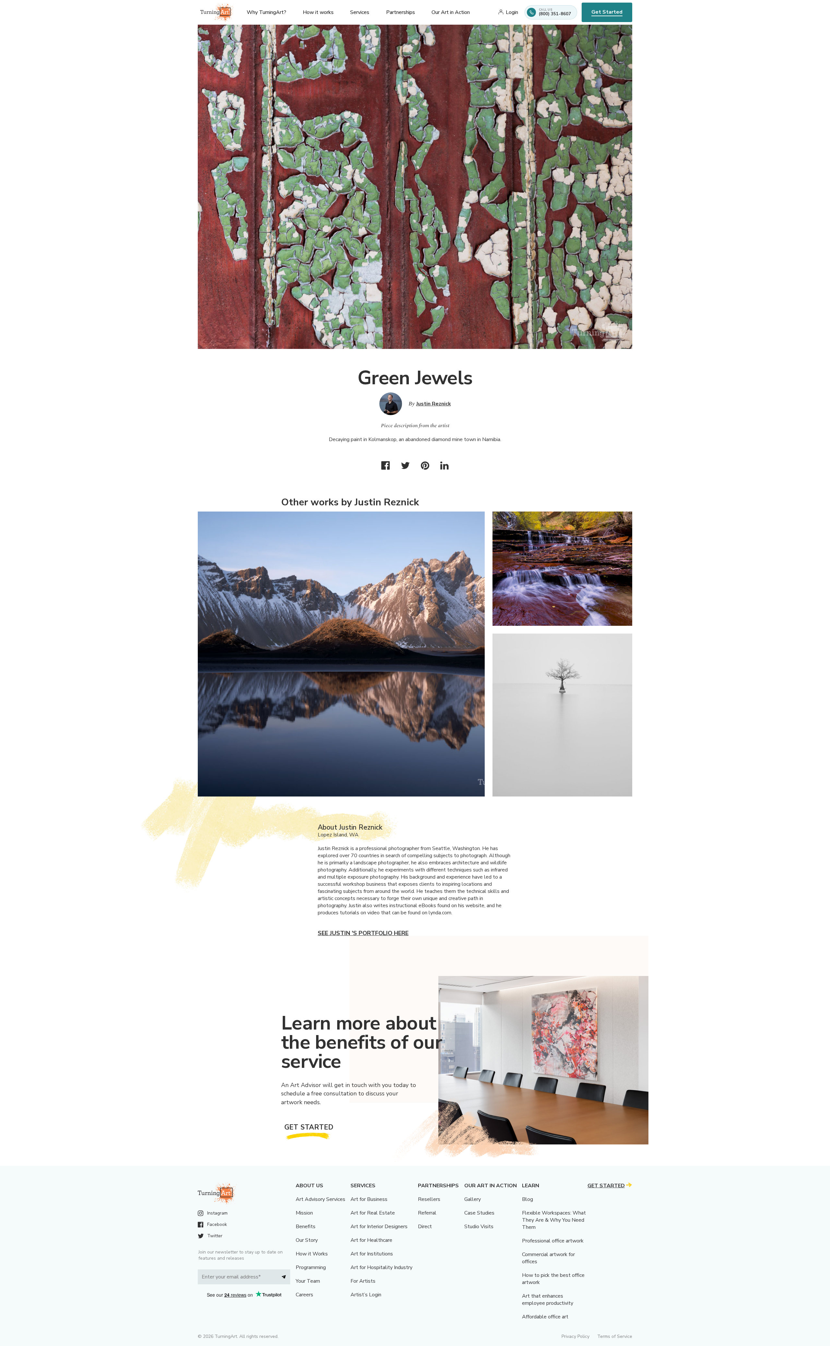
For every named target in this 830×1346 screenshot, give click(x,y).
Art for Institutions (371, 1253)
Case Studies (479, 1212)
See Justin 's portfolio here (363, 933)
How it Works (312, 1253)
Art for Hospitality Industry (381, 1267)
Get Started (606, 12)
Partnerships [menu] (400, 12)
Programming (311, 1267)
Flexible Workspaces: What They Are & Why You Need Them (554, 1220)
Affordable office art (545, 1316)
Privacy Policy (575, 1336)
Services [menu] (359, 12)
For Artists (362, 1281)
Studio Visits (478, 1226)
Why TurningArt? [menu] (266, 12)
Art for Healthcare (371, 1240)
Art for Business (368, 1199)
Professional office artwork (553, 1240)
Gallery (472, 1199)
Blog (527, 1199)
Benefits (305, 1226)
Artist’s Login (365, 1294)
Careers (304, 1294)
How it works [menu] (318, 12)
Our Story (307, 1240)
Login (512, 12)
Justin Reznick (433, 403)
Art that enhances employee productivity (547, 1299)
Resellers (429, 1199)
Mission (304, 1212)
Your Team (308, 1281)
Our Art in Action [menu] (451, 12)
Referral (427, 1212)
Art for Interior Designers (379, 1226)
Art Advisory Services (320, 1199)
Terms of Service (614, 1336)
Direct (425, 1226)
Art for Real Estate (372, 1212)
